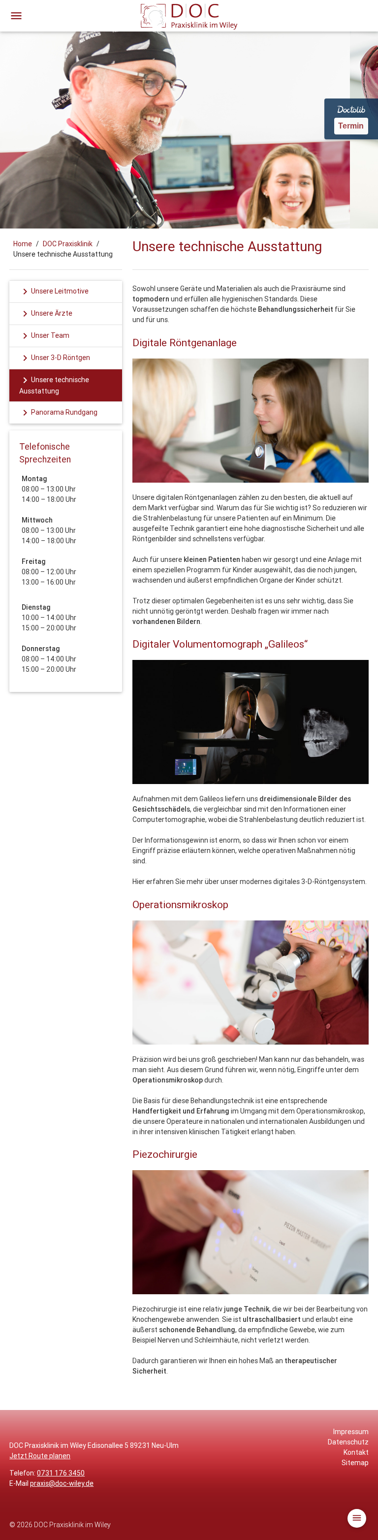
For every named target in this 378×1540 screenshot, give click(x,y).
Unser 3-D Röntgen (54, 358)
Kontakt (356, 1452)
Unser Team (44, 336)
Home (22, 243)
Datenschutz (348, 1442)
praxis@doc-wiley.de (62, 1483)
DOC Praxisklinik (68, 243)
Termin (351, 126)
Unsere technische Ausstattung (54, 384)
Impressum (351, 1431)
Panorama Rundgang (58, 413)
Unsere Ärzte (45, 314)
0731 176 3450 (61, 1473)
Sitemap (355, 1462)
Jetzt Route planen (39, 1455)
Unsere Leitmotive (54, 291)
